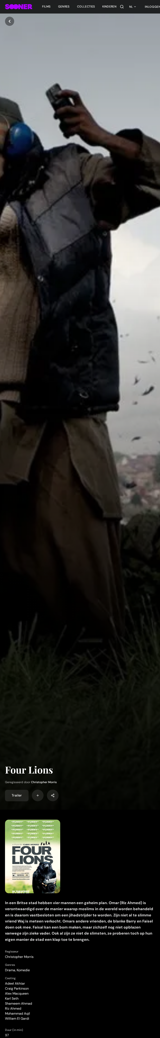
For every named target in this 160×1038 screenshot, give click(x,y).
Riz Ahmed (13, 1008)
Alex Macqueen (17, 993)
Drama (10, 970)
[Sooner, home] (18, 6)
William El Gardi (17, 1018)
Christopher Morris (44, 782)
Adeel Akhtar (15, 983)
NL (131, 7)
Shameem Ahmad (18, 1003)
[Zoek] (122, 7)
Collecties (86, 6)
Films (46, 6)
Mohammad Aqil (17, 1013)
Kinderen (109, 6)
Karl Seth (12, 998)
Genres (64, 6)
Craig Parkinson (17, 988)
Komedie (23, 970)
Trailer (17, 795)
